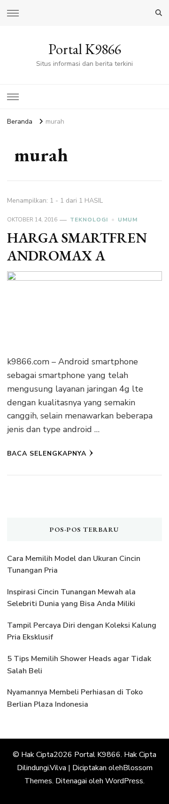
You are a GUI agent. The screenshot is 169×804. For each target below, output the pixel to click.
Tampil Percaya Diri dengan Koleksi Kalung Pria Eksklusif (81, 631)
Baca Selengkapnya (46, 453)
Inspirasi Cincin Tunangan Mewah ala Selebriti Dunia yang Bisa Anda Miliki (71, 598)
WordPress (124, 781)
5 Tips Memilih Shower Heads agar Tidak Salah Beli (79, 665)
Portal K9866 (84, 49)
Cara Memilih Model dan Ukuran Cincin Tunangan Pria (73, 564)
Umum (128, 219)
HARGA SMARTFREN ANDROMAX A (77, 247)
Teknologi (89, 219)
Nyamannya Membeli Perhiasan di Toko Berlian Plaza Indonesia (75, 698)
